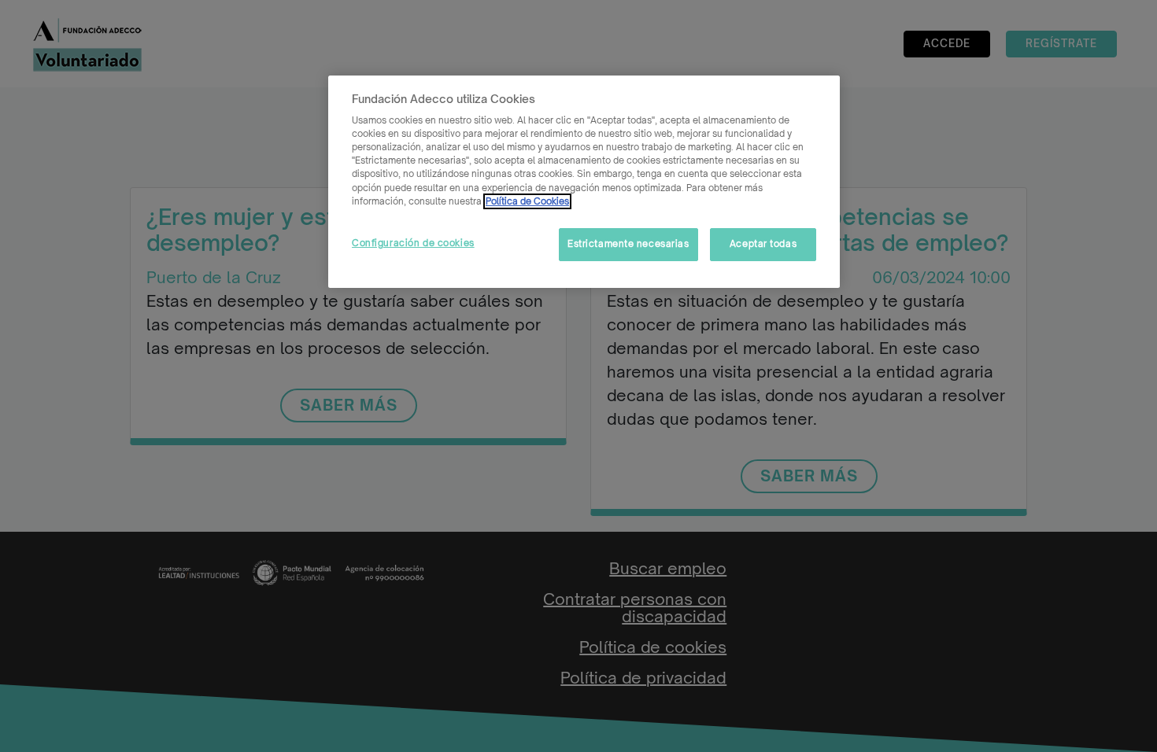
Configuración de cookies (413, 243)
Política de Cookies (527, 201)
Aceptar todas (763, 243)
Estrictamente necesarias (628, 243)
